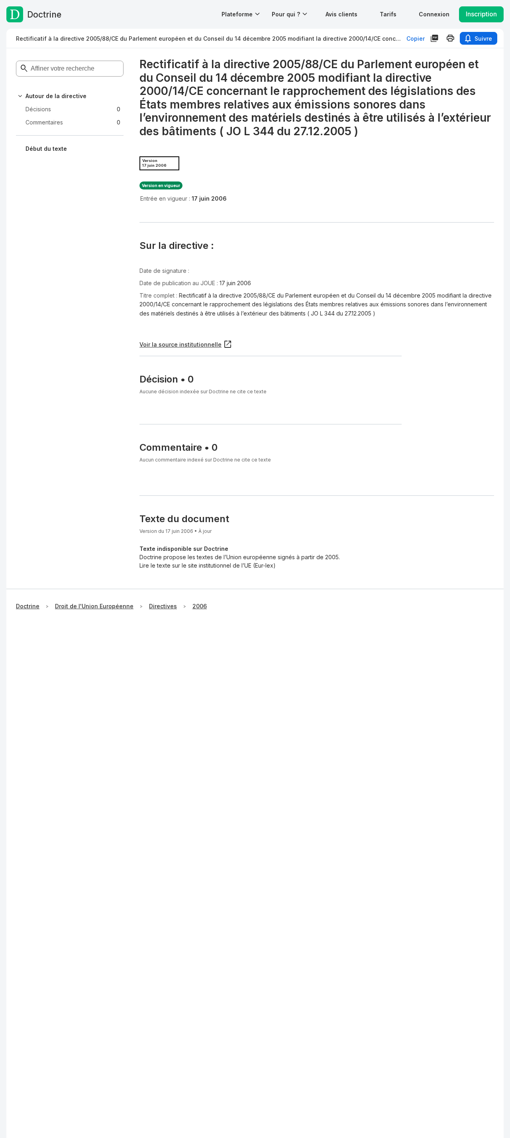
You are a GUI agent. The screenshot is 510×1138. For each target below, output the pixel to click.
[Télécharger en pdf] (434, 38)
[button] (341, 14)
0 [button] (73, 109)
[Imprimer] (450, 38)
